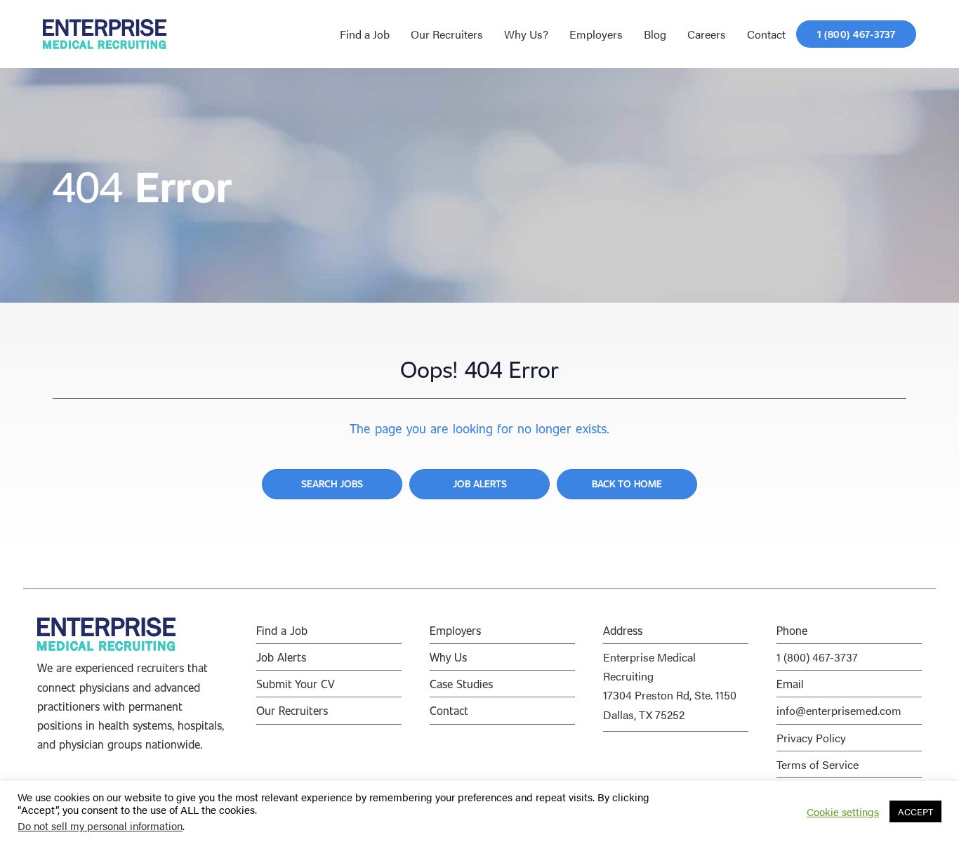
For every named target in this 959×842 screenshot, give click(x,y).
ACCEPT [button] (915, 811)
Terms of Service (817, 764)
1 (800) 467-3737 (817, 657)
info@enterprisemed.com (838, 710)
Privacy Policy (811, 738)
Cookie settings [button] (843, 811)
